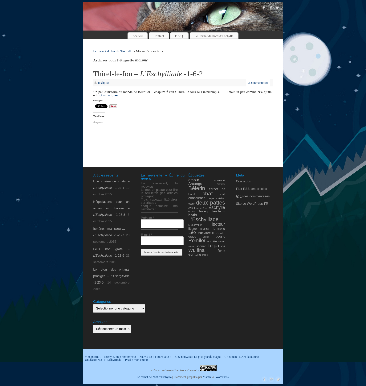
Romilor (196, 240)
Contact (159, 36)
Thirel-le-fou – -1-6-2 (148, 73)
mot (215, 232)
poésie (220, 236)
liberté (192, 228)
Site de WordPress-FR (252, 203)
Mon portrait (92, 357)
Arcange (195, 184)
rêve (215, 241)
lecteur (218, 224)
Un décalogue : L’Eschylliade (103, 360)
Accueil (137, 36)
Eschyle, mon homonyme (120, 357)
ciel (222, 194)
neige (222, 233)
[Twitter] (277, 8)
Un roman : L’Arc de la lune (241, 357)
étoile (205, 255)
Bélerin (196, 188)
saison (221, 241)
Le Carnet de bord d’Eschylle (214, 36)
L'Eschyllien (195, 224)
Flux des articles (251, 189)
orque (192, 236)
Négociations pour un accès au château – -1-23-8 (111, 208)
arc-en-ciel (219, 180)
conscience (196, 198)
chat (207, 194)
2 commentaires (258, 83)
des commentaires (253, 196)
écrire (221, 250)
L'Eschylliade (203, 219)
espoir (191, 211)
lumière (219, 228)
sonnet (200, 246)
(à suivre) (109, 95)
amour (193, 180)
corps (211, 198)
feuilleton (218, 211)
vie (223, 246)
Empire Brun (200, 208)
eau (190, 208)
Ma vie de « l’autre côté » (155, 357)
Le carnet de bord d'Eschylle (112, 51)
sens (191, 246)
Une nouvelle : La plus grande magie (198, 357)
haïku (193, 215)
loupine (204, 228)
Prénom (147, 217)
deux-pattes (210, 202)
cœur (191, 203)
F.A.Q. (179, 36)
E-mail (146, 234)
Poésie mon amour (136, 360)
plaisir (206, 236)
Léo (192, 232)
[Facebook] (264, 8)
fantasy (203, 211)
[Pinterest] (271, 8)
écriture (194, 254)
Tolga (213, 245)
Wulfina (196, 250)
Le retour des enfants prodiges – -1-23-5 (111, 276)
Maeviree (204, 233)
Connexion (243, 181)
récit (209, 241)
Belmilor (221, 184)
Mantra (207, 377)
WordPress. (222, 377)
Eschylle (103, 83)
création (220, 198)
